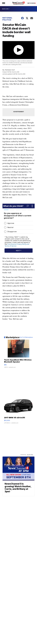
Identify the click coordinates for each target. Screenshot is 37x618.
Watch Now (31, 3)
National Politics (7, 19)
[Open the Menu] (3, 3)
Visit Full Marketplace (26, 337)
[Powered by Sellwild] (30, 454)
